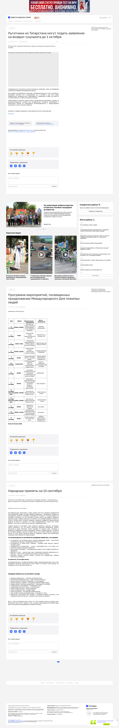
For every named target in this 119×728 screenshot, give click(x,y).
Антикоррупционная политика (14, 719)
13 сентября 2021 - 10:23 (12, 41)
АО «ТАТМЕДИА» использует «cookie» (16, 720)
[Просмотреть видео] (17, 254)
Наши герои (38, 21)
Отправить (54, 186)
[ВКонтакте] (11, 166)
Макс (33, 131)
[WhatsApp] (24, 166)
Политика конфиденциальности (15, 722)
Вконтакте (11, 131)
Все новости (96, 275)
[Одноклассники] (15, 166)
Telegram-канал (28, 130)
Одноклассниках (20, 131)
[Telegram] (20, 166)
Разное (77, 682)
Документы (70, 682)
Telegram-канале (15, 124)
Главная (10, 21)
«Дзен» (28, 131)
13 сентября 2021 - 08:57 (12, 495)
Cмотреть (106, 724)
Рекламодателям (28, 21)
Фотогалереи (18, 21)
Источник (11, 113)
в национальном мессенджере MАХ (45, 124)
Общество (12, 28)
